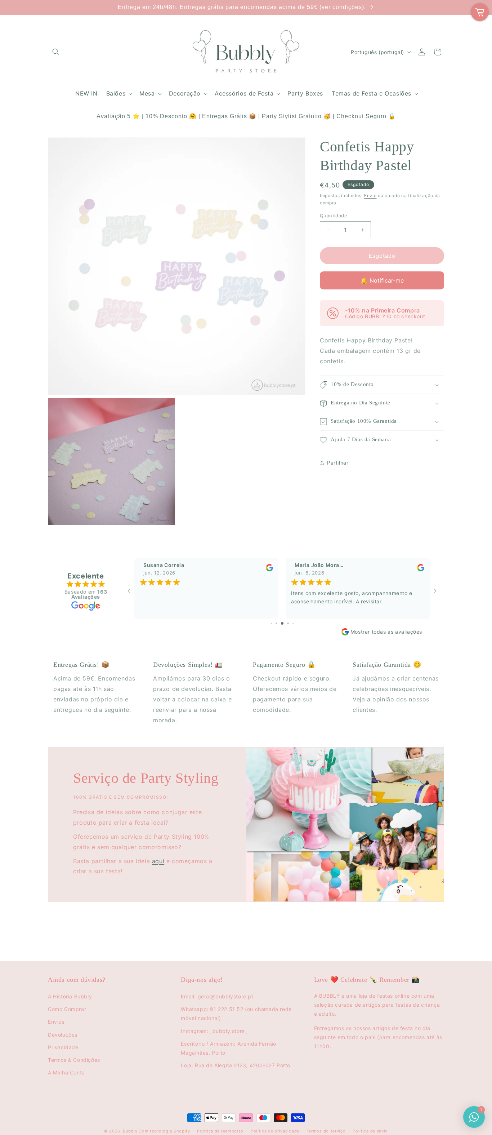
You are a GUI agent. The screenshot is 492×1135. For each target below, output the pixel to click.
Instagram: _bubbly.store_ (214, 1031)
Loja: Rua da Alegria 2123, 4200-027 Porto (235, 1065)
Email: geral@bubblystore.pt (217, 996)
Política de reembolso (220, 1131)
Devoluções (62, 1035)
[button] (56, 52)
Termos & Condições (74, 1060)
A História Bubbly (70, 996)
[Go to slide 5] (276, 623)
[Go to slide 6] (282, 623)
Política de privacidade (275, 1131)
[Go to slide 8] (293, 623)
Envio (370, 195)
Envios (56, 1022)
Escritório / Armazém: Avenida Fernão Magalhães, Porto (228, 1048)
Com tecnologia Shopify (164, 1131)
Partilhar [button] (337, 463)
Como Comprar (67, 1009)
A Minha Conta (66, 1072)
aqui (158, 861)
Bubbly (130, 1131)
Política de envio (370, 1131)
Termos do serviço (326, 1131)
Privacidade (63, 1047)
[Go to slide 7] (288, 623)
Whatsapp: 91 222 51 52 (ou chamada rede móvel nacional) (236, 1013)
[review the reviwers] (269, 570)
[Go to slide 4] (271, 623)
